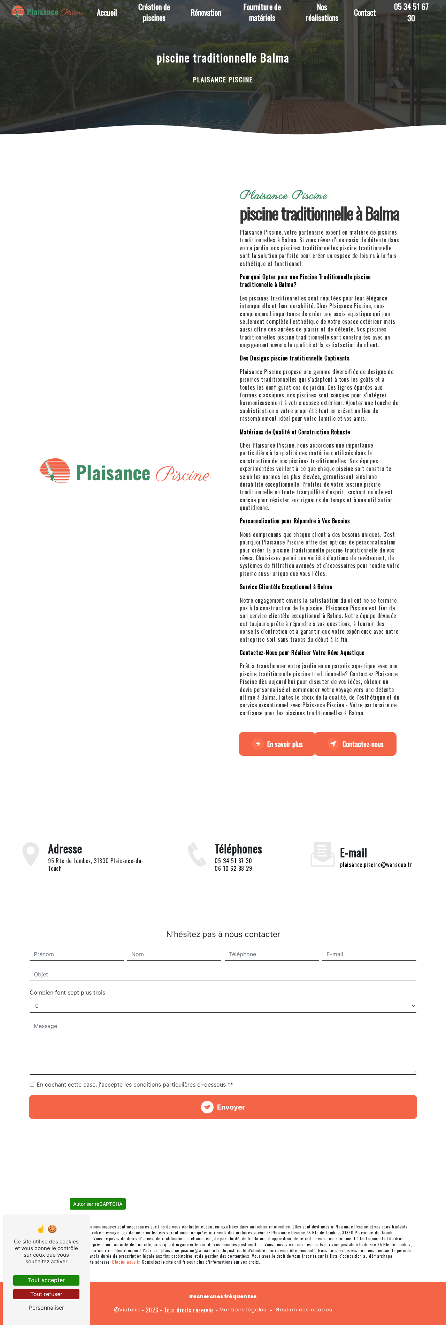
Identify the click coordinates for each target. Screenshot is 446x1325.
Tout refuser (46, 1293)
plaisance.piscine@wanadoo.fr (376, 864)
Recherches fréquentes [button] (223, 1296)
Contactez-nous (363, 744)
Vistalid (129, 1309)
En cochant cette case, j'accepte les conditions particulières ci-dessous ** (135, 1084)
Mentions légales (243, 1309)
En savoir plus (285, 744)
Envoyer (231, 1107)
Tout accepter (46, 1280)
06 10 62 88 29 (233, 868)
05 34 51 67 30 (233, 860)
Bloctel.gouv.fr (125, 1262)
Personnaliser (46, 1307)
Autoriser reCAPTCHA (97, 1204)
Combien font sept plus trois (67, 992)
